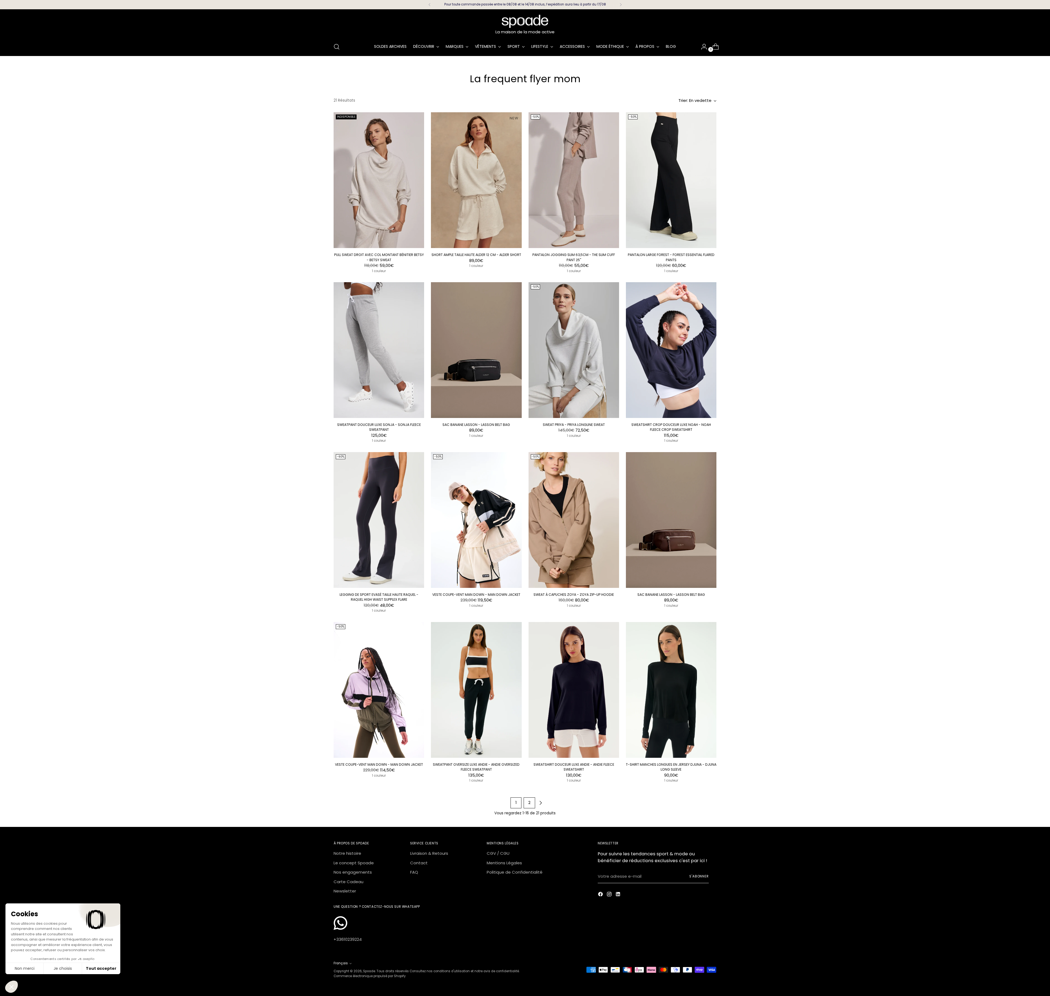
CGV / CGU (498, 853)
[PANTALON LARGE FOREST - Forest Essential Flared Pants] (671, 180)
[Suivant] (621, 4)
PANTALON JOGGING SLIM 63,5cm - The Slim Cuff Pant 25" (573, 257)
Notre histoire (347, 853)
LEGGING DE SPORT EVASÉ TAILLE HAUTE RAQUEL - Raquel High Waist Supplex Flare (379, 597)
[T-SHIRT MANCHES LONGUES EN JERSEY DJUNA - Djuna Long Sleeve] (671, 690)
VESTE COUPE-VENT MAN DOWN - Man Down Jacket (476, 594)
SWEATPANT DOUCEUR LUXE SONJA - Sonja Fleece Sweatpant (379, 427)
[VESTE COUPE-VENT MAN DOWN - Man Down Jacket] (476, 520)
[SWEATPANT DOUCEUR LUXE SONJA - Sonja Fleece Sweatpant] (379, 350)
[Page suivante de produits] (540, 802)
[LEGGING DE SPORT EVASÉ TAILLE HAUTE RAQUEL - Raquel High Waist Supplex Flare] (379, 520)
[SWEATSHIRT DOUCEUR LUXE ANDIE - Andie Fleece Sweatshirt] (574, 690)
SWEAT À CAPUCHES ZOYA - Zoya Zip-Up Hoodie (573, 594)
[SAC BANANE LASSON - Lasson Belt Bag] (476, 350)
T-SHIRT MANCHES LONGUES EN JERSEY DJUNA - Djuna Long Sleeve (671, 767)
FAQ (414, 872)
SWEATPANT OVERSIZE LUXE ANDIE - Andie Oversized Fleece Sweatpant (476, 767)
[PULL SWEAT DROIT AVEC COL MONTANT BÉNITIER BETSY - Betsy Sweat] (379, 180)
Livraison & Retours (429, 853)
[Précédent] (430, 4)
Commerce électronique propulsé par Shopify (370, 976)
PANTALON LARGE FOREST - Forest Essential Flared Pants (671, 257)
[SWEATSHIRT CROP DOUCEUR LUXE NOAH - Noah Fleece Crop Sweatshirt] (671, 350)
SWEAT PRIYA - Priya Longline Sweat (574, 424)
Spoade (369, 971)
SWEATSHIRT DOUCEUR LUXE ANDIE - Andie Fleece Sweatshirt (573, 767)
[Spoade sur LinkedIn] (618, 895)
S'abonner (699, 876)
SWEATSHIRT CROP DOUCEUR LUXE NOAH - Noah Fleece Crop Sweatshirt (671, 427)
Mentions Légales (504, 863)
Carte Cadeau (348, 882)
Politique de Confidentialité (514, 872)
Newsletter (345, 891)
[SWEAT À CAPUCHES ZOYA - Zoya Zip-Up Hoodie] (574, 520)
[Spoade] (525, 21)
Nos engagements (353, 872)
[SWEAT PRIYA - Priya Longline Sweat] (574, 350)
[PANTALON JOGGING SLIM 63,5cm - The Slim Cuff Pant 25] (574, 180)
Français (341, 963)
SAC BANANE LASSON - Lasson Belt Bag (476, 424)
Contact (419, 863)
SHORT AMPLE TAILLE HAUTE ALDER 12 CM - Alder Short (476, 254)
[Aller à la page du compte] (701, 46)
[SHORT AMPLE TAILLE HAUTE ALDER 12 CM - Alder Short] (476, 180)
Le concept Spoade (354, 863)
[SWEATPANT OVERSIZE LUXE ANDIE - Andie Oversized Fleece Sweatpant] (476, 690)
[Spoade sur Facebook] (601, 895)
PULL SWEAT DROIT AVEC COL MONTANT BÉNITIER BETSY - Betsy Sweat (379, 257)
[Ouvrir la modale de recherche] (336, 46)
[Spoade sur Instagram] (609, 895)
